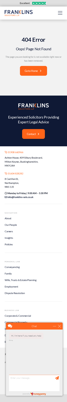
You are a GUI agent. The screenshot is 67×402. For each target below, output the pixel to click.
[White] (33, 104)
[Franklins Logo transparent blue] (19, 11)
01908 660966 (15, 152)
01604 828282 (15, 173)
